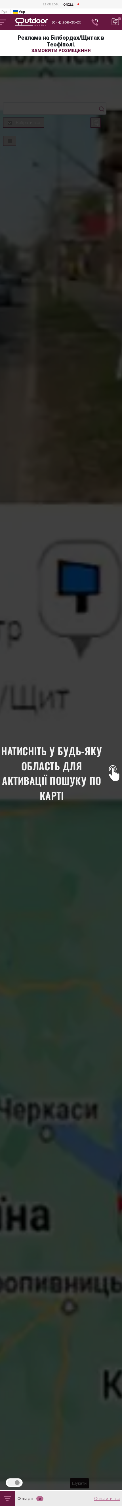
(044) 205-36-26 (66, 22)
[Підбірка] (115, 22)
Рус (4, 12)
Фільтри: (25, 1498)
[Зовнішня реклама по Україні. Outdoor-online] (33, 22)
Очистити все (107, 1498)
